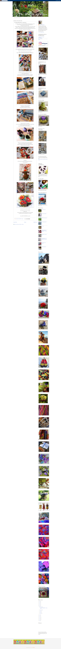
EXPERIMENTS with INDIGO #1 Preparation (44, 239)
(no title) (43, 226)
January (41, 613)
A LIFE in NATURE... (44, 213)
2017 (39, 604)
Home (25, 222)
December (41, 606)
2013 (39, 617)
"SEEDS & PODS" (44, 246)
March (40, 612)
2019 (39, 602)
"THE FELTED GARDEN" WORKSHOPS (41, 37)
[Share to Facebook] (28, 218)
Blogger (34, 647)
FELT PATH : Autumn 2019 (44, 234)
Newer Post (15, 222)
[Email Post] (25, 218)
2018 (39, 603)
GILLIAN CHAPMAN (41, 24)
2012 (39, 618)
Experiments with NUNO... (44, 243)
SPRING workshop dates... (44, 217)
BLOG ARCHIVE (40, 38)
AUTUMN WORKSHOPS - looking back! (43, 608)
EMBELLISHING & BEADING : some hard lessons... (44, 231)
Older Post (35, 222)
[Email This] (26, 218)
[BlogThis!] (27, 218)
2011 (39, 619)
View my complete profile (41, 32)
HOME (39, 39)
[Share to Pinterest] (29, 218)
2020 (39, 601)
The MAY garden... (44, 209)
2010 (39, 620)
